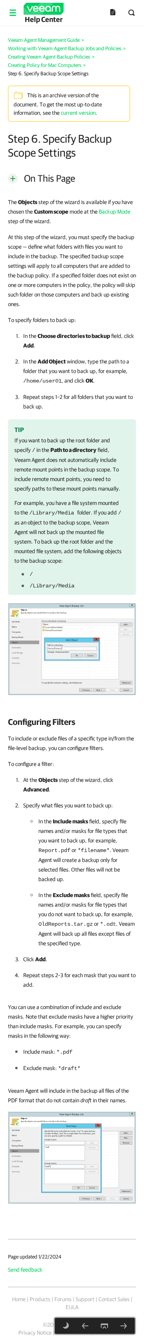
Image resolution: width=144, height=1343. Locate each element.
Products (40, 1299)
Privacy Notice (35, 1332)
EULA (72, 1307)
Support (85, 1299)
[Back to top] (104, 1326)
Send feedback (25, 1269)
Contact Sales (114, 1299)
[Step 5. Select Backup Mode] (85, 1326)
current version (78, 113)
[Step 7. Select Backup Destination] (123, 1326)
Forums (63, 1299)
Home (19, 1299)
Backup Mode (114, 211)
